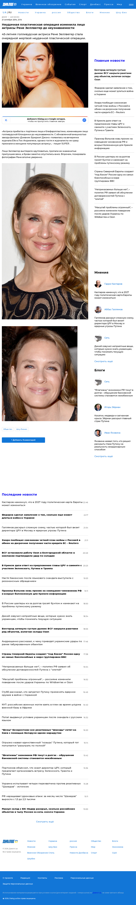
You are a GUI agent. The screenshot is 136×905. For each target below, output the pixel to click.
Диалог (4, 17)
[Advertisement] (45, 466)
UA (5, 12)
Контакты (42, 878)
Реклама (59, 878)
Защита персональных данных (18, 884)
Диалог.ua (97, 893)
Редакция (25, 878)
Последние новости (19, 494)
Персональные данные (82, 878)
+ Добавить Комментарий (23, 440)
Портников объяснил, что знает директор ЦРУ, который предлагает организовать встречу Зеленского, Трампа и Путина (37, 770)
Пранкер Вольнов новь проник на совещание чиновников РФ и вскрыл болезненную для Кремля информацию (113, 143)
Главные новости (109, 60)
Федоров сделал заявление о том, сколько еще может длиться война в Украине (113, 91)
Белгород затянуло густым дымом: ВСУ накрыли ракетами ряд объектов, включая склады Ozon (112, 75)
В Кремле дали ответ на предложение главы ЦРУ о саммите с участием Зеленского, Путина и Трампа (112, 125)
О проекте (8, 878)
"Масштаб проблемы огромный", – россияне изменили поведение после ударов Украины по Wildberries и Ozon (113, 212)
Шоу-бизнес (14, 17)
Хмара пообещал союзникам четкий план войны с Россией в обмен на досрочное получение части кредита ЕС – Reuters (112, 107)
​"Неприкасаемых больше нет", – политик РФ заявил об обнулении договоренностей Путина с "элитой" (113, 194)
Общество (7, 429)
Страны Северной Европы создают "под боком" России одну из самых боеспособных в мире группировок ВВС (114, 176)
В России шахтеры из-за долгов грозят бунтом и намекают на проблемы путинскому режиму (112, 159)
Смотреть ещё (45, 821)
